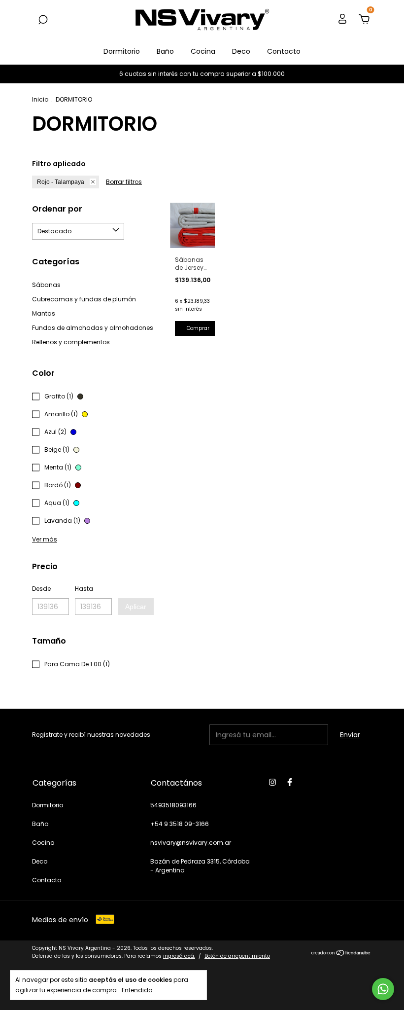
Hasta (84, 588)
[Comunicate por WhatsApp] (383, 989)
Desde (41, 588)
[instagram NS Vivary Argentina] (272, 782)
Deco (241, 51)
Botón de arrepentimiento (237, 956)
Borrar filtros (124, 182)
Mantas (43, 313)
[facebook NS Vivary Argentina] (290, 782)
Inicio (40, 99)
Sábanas (46, 285)
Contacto (284, 51)
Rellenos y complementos (71, 342)
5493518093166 (173, 805)
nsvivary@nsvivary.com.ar (190, 842)
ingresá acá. (179, 956)
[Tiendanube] (341, 953)
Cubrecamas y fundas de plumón (84, 299)
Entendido (137, 990)
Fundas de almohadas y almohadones (92, 328)
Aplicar (135, 607)
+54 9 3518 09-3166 (179, 824)
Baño (165, 51)
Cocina (203, 51)
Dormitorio (121, 51)
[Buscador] (43, 20)
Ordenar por (57, 209)
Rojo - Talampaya (60, 182)
